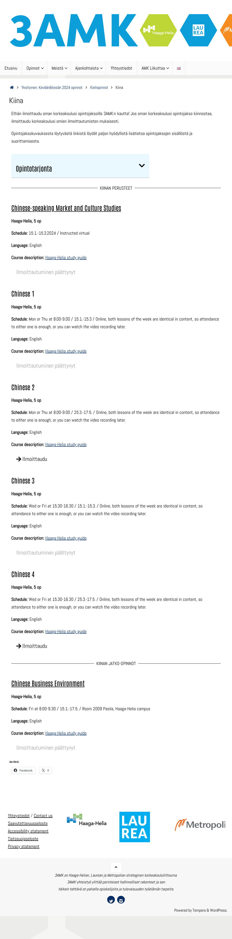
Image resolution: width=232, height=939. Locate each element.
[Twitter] (111, 900)
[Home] (12, 87)
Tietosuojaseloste (23, 839)
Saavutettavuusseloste (28, 823)
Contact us (43, 816)
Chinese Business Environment (48, 683)
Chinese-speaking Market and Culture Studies (66, 207)
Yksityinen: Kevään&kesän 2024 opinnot (51, 87)
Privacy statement (23, 846)
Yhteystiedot (19, 816)
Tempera (199, 910)
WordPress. (218, 910)
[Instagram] (121, 900)
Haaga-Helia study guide (66, 257)
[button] (142, 165)
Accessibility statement (28, 831)
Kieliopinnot (99, 87)
